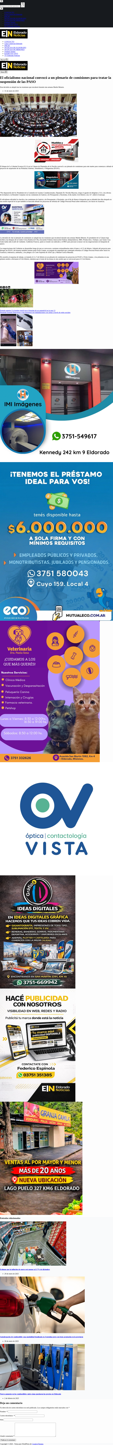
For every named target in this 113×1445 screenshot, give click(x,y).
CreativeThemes (37, 1444)
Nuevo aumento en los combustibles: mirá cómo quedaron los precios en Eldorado (30, 1394)
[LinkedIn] (9, 288)
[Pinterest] (6, 288)
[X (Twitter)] (4, 288)
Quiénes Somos (9, 51)
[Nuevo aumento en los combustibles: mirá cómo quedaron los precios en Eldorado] (42, 1390)
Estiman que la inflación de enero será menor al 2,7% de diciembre (25, 1269)
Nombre (4, 1412)
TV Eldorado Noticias (12, 55)
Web (1, 1420)
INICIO (7, 46)
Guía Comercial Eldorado (13, 44)
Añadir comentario (7, 1436)
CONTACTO (9, 42)
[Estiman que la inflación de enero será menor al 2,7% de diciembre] (33, 1265)
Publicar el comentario (8, 1440)
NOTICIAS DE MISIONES (14, 50)
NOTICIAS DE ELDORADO (15, 48)
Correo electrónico (7, 1416)
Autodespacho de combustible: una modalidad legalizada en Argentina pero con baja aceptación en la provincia (41, 1337)
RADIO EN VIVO (11, 53)
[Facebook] (1, 288)
